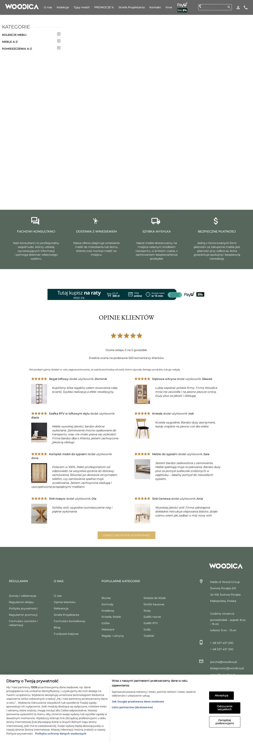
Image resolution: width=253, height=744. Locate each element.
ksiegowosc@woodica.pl (227, 668)
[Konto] (238, 7)
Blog (57, 627)
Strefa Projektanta (66, 615)
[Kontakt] (245, 7)
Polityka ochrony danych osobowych (60, 733)
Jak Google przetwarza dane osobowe (138, 701)
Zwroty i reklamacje (22, 596)
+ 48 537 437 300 (221, 649)
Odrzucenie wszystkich (224, 708)
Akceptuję (221, 695)
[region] (126, 709)
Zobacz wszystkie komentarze (126, 535)
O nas (58, 596)
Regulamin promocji (23, 615)
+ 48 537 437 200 (221, 643)
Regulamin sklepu (21, 602)
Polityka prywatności (23, 608)
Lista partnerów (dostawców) (132, 707)
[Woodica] (22, 6)
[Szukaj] (229, 7)
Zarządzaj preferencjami (224, 722)
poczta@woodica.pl (223, 662)
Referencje (61, 608)
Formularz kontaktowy (69, 621)
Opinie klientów (65, 602)
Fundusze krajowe (66, 634)
